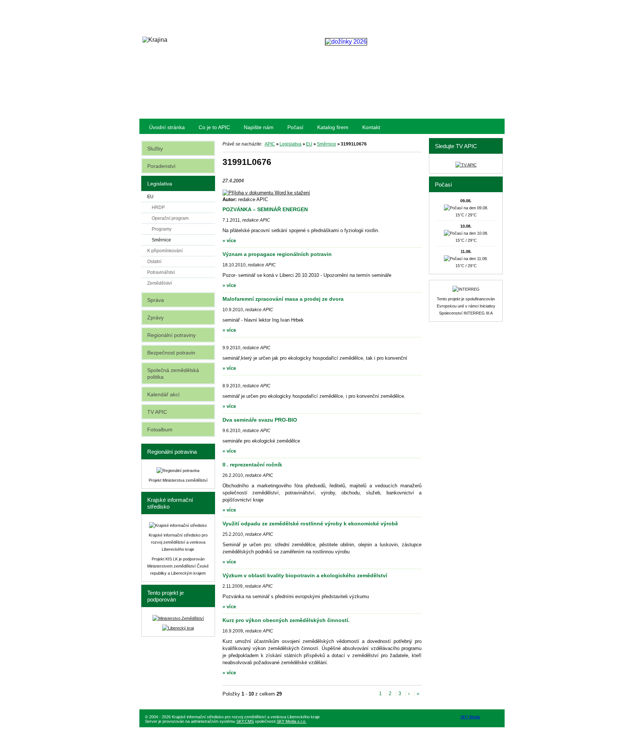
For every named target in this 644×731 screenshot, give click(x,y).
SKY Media (470, 717)
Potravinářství (161, 272)
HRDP (158, 207)
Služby (155, 148)
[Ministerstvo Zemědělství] (178, 618)
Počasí (295, 127)
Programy (161, 229)
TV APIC (157, 412)
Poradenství (161, 166)
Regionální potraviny (171, 335)
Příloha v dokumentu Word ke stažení (269, 193)
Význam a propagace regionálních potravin (277, 254)
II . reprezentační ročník (252, 465)
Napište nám (259, 127)
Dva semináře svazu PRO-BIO (259, 420)
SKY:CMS (245, 721)
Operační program (170, 218)
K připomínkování (165, 251)
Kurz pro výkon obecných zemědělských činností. (286, 620)
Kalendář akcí (163, 394)
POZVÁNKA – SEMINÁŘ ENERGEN (265, 209)
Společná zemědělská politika (173, 373)
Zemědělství (159, 283)
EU (309, 144)
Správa (155, 300)
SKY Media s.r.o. (291, 721)
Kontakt (371, 127)
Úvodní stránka (167, 127)
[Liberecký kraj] (178, 628)
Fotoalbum (160, 429)
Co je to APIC (214, 127)
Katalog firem (332, 127)
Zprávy (155, 318)
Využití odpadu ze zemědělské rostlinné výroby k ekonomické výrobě (310, 524)
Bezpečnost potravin (171, 353)
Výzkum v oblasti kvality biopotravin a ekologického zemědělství (304, 575)
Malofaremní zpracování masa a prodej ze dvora (283, 299)
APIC (270, 144)
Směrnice (326, 144)
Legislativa (291, 144)
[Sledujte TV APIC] (466, 165)
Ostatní (154, 261)
